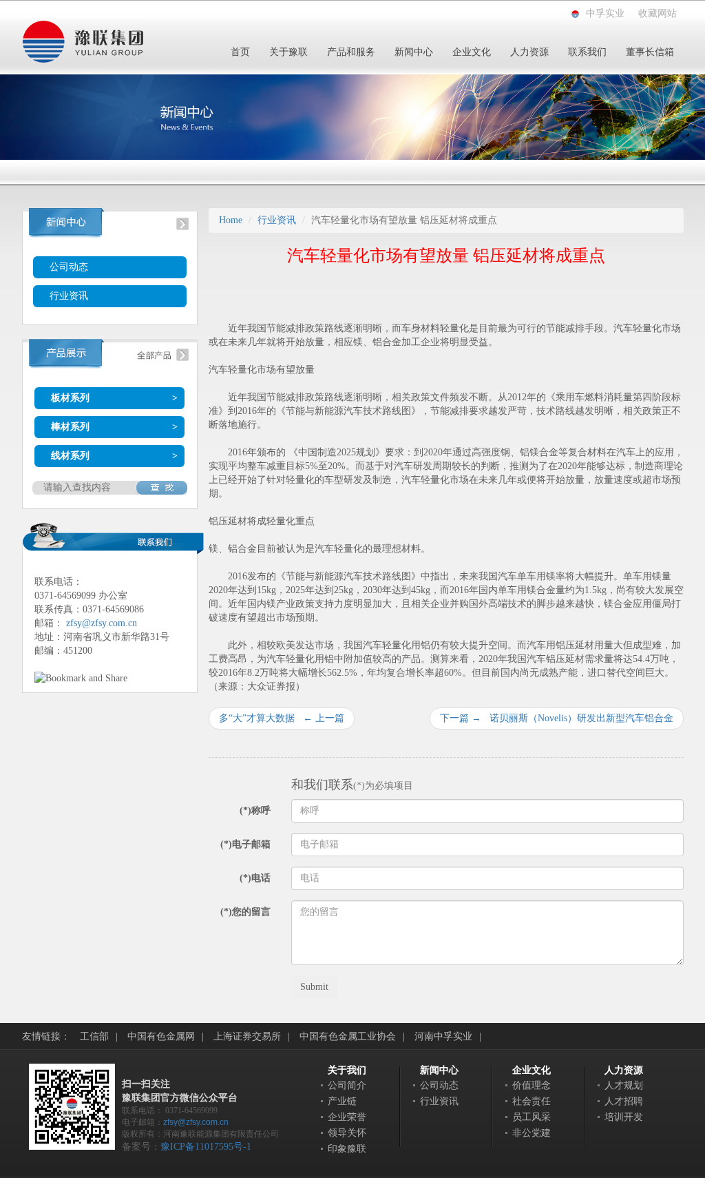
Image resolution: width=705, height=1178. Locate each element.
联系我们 (587, 52)
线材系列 (70, 456)
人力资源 (529, 52)
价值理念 (531, 1085)
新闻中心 (413, 52)
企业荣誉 (347, 1117)
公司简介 (347, 1085)
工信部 (94, 1036)
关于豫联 (288, 52)
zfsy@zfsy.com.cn (101, 623)
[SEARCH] (161, 488)
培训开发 (623, 1117)
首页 (240, 52)
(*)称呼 (255, 810)
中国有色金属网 (161, 1036)
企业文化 (471, 52)
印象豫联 (347, 1149)
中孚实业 (605, 13)
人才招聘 (623, 1101)
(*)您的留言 (245, 912)
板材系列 (70, 398)
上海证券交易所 (247, 1036)
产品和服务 (351, 52)
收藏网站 (657, 13)
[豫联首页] (82, 41)
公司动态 (69, 267)
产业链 (342, 1101)
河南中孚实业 (443, 1036)
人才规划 (623, 1085)
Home (230, 220)
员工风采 (531, 1117)
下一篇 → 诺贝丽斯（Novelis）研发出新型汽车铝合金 (556, 718)
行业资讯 (69, 296)
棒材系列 (70, 427)
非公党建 (531, 1133)
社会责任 (531, 1101)
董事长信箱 (650, 52)
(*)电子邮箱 (245, 844)
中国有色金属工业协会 (347, 1036)
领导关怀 (347, 1133)
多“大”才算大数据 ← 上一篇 (281, 718)
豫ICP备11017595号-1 (205, 1146)
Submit (314, 987)
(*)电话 (255, 878)
